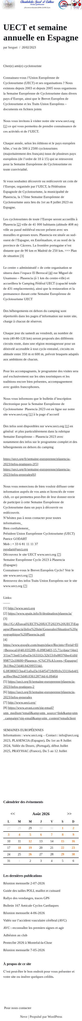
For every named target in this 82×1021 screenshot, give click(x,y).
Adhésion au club (15, 935)
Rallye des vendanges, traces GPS (26, 898)
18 (19, 847)
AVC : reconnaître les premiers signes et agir (33, 928)
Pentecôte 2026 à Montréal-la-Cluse (27, 942)
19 (30, 847)
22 (62, 847)
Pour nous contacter (17, 1008)
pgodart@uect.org (15, 549)
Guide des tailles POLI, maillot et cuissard (31, 890)
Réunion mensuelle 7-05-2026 (24, 950)
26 (30, 854)
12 (30, 841)
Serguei (12, 47)
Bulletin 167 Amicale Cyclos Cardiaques (31, 905)
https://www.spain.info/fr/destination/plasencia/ (40, 613)
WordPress (55, 1016)
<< (12, 814)
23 (73, 847)
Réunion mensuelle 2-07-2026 (24, 883)
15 (62, 841)
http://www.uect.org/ (22, 702)
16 (73, 841)
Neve (23, 1016)
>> (69, 814)
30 (73, 854)
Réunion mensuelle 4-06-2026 (24, 913)
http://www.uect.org (21, 608)
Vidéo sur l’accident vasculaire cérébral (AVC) (35, 920)
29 (30, 828)
